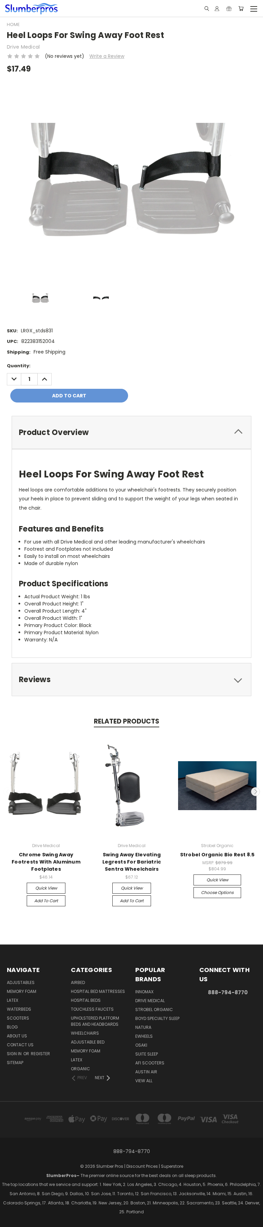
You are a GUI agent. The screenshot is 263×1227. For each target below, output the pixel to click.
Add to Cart (46, 901)
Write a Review (106, 56)
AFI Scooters (149, 1063)
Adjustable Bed (87, 1042)
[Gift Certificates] (229, 8)
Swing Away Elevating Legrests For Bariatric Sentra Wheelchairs (131, 861)
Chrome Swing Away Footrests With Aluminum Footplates (46, 861)
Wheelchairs (85, 1033)
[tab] (131, 432)
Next (255, 791)
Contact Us (20, 1045)
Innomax (144, 992)
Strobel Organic (154, 1009)
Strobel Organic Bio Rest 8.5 (217, 854)
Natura (143, 1027)
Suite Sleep (146, 1054)
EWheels (144, 1036)
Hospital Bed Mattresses (98, 991)
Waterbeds (19, 1009)
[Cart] (241, 8)
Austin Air (146, 1072)
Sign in (15, 1054)
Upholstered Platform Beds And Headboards (95, 1021)
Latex (12, 1000)
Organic (80, 1069)
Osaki (141, 1045)
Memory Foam (21, 991)
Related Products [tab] (126, 721)
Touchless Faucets (92, 1009)
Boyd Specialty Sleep (157, 1018)
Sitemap (15, 1062)
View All (143, 1081)
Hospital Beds (86, 1000)
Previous (7, 791)
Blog (12, 1027)
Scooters (18, 1018)
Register (40, 1054)
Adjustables (21, 982)
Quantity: (18, 365)
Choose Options (217, 892)
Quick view (46, 888)
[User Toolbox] (217, 8)
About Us (17, 1036)
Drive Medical (150, 1001)
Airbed (78, 982)
